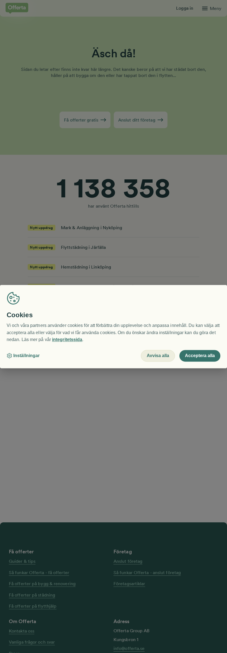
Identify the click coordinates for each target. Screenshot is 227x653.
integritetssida (67, 339)
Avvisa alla (158, 355)
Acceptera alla (200, 355)
